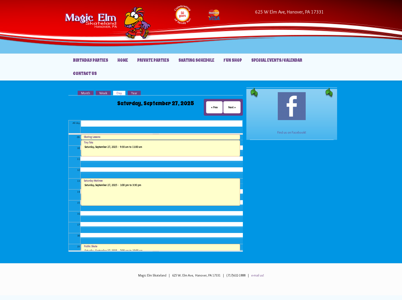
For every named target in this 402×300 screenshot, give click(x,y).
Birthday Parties (90, 60)
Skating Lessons (92, 136)
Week (103, 93)
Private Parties (153, 60)
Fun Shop (233, 60)
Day (121, 93)
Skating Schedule (196, 60)
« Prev (214, 107)
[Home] (108, 23)
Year (134, 93)
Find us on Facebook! (291, 132)
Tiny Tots (88, 142)
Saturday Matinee (93, 180)
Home (122, 60)
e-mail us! (257, 275)
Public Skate (90, 246)
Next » (232, 107)
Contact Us (85, 74)
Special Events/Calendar (276, 60)
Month (85, 93)
